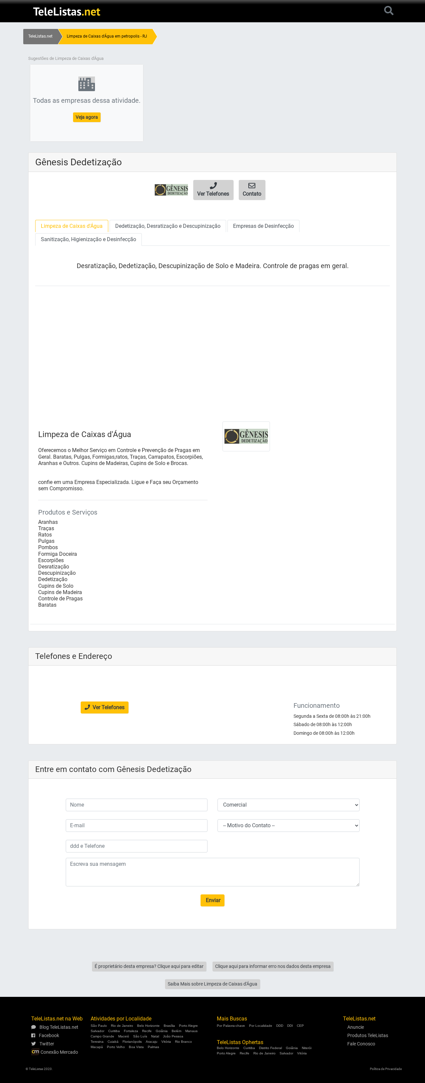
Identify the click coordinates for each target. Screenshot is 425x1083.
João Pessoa (173, 1036)
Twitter (46, 1043)
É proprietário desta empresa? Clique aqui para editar (149, 966)
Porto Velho (116, 1047)
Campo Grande (102, 1036)
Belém (176, 1031)
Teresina (97, 1041)
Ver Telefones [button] (108, 707)
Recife (147, 1031)
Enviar (212, 900)
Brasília (169, 1025)
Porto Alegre (188, 1025)
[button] (213, 190)
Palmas (153, 1047)
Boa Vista (136, 1047)
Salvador (97, 1031)
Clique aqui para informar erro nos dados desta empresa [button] (273, 966)
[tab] (71, 226)
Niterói (306, 1048)
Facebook (48, 1035)
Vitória (166, 1041)
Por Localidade (260, 1025)
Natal (155, 1036)
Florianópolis (132, 1041)
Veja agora (87, 117)
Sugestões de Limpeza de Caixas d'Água (66, 58)
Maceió (123, 1036)
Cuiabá (113, 1041)
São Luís (140, 1036)
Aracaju (151, 1041)
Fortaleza (131, 1031)
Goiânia (162, 1031)
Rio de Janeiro (122, 1025)
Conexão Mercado (59, 1052)
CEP (300, 1025)
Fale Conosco (361, 1043)
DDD (279, 1025)
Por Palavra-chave (231, 1025)
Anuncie (355, 1027)
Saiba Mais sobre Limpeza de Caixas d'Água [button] (212, 984)
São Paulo (99, 1025)
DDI (290, 1025)
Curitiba (114, 1031)
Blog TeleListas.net (58, 1027)
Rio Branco (183, 1041)
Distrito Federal (270, 1048)
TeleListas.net (40, 36)
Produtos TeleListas (367, 1035)
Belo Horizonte (148, 1025)
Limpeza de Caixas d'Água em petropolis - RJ (107, 36)
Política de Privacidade (386, 1069)
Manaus (191, 1031)
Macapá (97, 1047)
